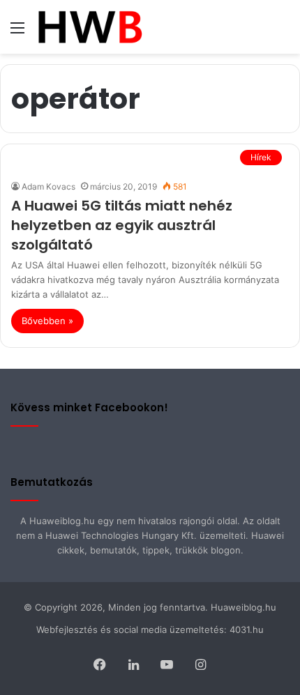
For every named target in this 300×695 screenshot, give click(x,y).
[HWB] (89, 27)
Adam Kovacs (48, 186)
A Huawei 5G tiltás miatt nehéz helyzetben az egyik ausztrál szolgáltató (121, 225)
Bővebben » (47, 320)
